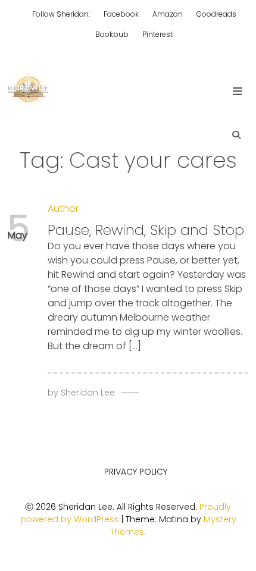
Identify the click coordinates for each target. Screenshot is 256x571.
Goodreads (216, 14)
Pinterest (157, 34)
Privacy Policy (135, 472)
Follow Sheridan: (61, 14)
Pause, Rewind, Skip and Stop (146, 230)
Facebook (121, 14)
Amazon (167, 14)
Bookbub (112, 34)
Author (63, 208)
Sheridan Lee (88, 393)
